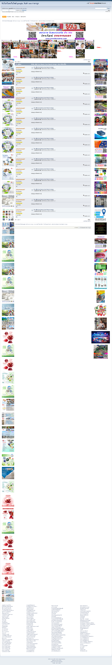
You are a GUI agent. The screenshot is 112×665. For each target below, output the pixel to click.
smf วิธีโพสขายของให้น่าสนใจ (57, 648)
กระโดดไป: (76, 227)
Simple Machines (62, 659)
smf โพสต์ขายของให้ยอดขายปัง (57, 628)
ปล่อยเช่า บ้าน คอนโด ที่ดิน (7, 639)
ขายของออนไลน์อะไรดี (84, 612)
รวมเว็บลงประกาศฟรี (6, 651)
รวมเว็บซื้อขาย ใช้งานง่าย (7, 635)
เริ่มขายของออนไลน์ (55, 611)
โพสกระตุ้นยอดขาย (83, 605)
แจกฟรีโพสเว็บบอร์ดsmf (31, 631)
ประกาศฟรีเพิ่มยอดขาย (84, 637)
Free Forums (59, 660)
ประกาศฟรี (4, 621)
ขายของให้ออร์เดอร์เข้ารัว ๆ (56, 638)
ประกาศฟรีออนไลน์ (30, 615)
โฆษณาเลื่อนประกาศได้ (31, 640)
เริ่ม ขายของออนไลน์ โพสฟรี (56, 624)
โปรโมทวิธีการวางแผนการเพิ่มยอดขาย (87, 624)
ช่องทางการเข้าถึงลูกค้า (6, 611)
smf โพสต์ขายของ (54, 644)
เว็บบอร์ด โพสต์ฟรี (30, 618)
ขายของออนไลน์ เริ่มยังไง (31, 647)
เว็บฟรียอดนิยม (5, 626)
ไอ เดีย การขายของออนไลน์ (56, 621)
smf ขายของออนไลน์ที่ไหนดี (56, 625)
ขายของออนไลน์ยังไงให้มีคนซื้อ (57, 608)
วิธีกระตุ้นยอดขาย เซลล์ (84, 607)
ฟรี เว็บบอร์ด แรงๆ (30, 638)
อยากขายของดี (54, 607)
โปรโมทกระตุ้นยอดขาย (84, 634)
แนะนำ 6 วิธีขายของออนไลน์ (31, 643)
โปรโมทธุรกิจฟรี (29, 623)
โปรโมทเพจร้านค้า (83, 650)
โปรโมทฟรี (82, 617)
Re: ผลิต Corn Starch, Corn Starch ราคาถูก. (44, 67)
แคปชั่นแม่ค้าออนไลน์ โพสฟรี (57, 637)
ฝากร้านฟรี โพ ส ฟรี (6, 644)
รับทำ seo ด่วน (54, 612)
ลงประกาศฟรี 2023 (5, 650)
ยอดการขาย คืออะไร (84, 630)
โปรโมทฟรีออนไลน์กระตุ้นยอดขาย (86, 636)
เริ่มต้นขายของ (83, 609)
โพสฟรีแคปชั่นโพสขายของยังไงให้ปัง (58, 634)
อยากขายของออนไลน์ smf (56, 617)
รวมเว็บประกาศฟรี (5, 615)
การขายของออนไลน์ (30, 650)
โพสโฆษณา (4, 627)
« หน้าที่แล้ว (85, 59)
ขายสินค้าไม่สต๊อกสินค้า (56, 609)
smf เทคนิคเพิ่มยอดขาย (55, 650)
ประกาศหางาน (5, 630)
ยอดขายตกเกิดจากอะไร (84, 627)
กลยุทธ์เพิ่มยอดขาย (30, 607)
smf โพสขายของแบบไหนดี (56, 633)
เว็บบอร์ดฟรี (82, 616)
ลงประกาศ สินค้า (29, 617)
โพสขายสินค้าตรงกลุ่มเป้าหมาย (32, 639)
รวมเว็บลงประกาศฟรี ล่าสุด (7, 614)
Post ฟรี (81, 644)
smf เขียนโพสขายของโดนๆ (56, 645)
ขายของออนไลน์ (29, 642)
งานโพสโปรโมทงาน (30, 611)
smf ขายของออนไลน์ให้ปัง (56, 642)
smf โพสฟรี (53, 613)
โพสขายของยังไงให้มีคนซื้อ (56, 632)
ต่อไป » (89, 59)
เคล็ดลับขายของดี (29, 609)
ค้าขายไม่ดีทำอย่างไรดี (30, 610)
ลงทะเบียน (24, 8)
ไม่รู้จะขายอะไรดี (54, 605)
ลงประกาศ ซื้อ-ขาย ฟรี (30, 619)
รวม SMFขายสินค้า (30, 614)
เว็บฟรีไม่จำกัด (4, 622)
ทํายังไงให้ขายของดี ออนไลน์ (7, 606)
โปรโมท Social (29, 627)
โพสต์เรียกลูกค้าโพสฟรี (55, 641)
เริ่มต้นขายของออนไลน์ (30, 646)
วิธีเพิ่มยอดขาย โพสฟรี (55, 649)
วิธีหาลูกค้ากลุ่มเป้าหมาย (6, 609)
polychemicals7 (20, 67)
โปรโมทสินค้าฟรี (29, 624)
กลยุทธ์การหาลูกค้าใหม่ (6, 605)
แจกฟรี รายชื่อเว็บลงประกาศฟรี (32, 626)
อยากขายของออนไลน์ (30, 644)
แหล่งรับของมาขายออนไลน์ (85, 611)
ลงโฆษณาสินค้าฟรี (5, 618)
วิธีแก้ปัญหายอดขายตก (84, 608)
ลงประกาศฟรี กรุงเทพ (6, 646)
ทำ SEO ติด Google (6, 623)
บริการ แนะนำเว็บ (5, 631)
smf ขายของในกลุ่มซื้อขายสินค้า (57, 630)
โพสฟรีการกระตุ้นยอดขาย (85, 633)
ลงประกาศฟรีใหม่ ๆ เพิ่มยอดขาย (86, 641)
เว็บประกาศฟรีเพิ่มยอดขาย (85, 642)
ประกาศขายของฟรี (83, 645)
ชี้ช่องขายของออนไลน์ (30, 648)
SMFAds (53, 660)
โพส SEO (82, 648)
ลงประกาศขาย (5, 624)
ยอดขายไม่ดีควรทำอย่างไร (85, 625)
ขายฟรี (81, 629)
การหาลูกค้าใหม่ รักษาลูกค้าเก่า (8, 610)
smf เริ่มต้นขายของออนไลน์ (56, 620)
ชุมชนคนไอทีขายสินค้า (30, 621)
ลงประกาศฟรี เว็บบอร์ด (31, 635)
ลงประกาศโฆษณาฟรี (6, 648)
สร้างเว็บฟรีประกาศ (30, 651)
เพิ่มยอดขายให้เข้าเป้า (84, 615)
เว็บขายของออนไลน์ (55, 623)
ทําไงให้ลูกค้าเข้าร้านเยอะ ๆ (31, 606)
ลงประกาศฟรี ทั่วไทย (6, 647)
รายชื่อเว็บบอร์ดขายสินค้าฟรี (31, 634)
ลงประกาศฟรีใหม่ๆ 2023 (31, 622)
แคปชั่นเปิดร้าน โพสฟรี (55, 646)
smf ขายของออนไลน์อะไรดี (56, 615)
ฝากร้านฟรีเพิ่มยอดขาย (84, 640)
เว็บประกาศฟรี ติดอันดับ (6, 643)
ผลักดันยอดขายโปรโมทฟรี (85, 620)
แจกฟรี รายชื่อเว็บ (29, 630)
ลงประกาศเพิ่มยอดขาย (84, 638)
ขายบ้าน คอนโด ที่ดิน (6, 640)
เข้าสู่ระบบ (18, 8)
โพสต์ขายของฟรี (5, 617)
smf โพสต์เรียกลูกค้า (55, 640)
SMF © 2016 (55, 659)
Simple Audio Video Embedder (56, 661)
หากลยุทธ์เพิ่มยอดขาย (30, 605)
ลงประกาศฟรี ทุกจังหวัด (6, 636)
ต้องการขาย (4, 638)
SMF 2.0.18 (50, 659)
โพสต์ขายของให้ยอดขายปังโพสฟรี (58, 629)
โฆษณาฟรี (4, 619)
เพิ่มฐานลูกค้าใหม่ (5, 613)
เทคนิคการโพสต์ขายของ (56, 627)
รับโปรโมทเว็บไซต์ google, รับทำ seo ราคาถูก (20, 3)
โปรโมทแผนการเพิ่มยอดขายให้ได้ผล (87, 623)
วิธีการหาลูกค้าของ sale (6, 607)
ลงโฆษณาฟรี (82, 649)
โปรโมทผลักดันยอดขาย (84, 621)
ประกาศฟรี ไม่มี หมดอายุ (6, 642)
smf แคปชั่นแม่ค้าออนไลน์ (56, 636)
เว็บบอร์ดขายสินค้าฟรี (30, 636)
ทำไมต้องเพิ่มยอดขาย (84, 628)
